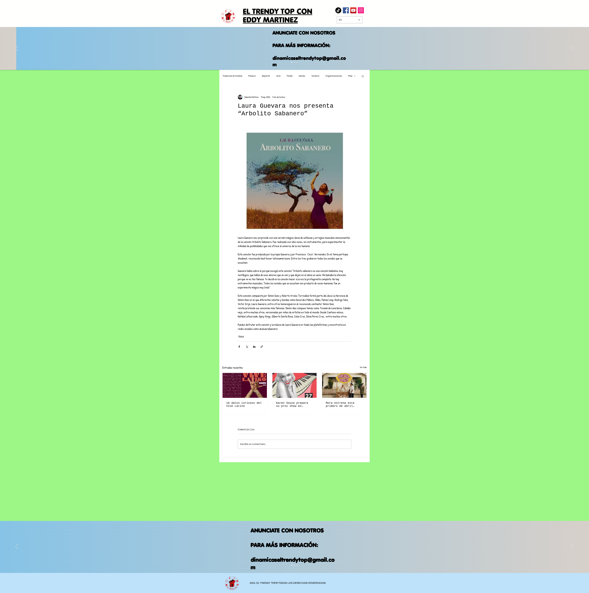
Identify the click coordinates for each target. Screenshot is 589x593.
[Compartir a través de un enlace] (261, 346)
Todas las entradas (232, 76)
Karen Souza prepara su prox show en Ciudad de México (292, 404)
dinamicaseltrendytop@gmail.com (293, 61)
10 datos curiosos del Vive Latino (244, 404)
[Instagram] (361, 10)
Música (252, 76)
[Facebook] (346, 10)
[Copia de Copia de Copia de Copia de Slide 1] (297, 62)
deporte (266, 76)
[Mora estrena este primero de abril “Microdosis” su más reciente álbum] (344, 385)
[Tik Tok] (338, 10)
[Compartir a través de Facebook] (239, 346)
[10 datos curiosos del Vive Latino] (245, 385)
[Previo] (16, 48)
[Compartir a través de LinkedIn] (254, 346)
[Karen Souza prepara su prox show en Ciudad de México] (294, 385)
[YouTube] (353, 10)
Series (302, 76)
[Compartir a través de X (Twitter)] (246, 346)
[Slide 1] (291, 565)
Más (350, 76)
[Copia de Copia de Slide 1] (291, 62)
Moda (290, 76)
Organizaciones (333, 76)
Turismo (315, 76)
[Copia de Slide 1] (294, 565)
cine (278, 76)
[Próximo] (572, 48)
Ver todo (363, 367)
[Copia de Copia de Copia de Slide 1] (294, 62)
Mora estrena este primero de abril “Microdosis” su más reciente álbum (342, 404)
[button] (362, 76)
